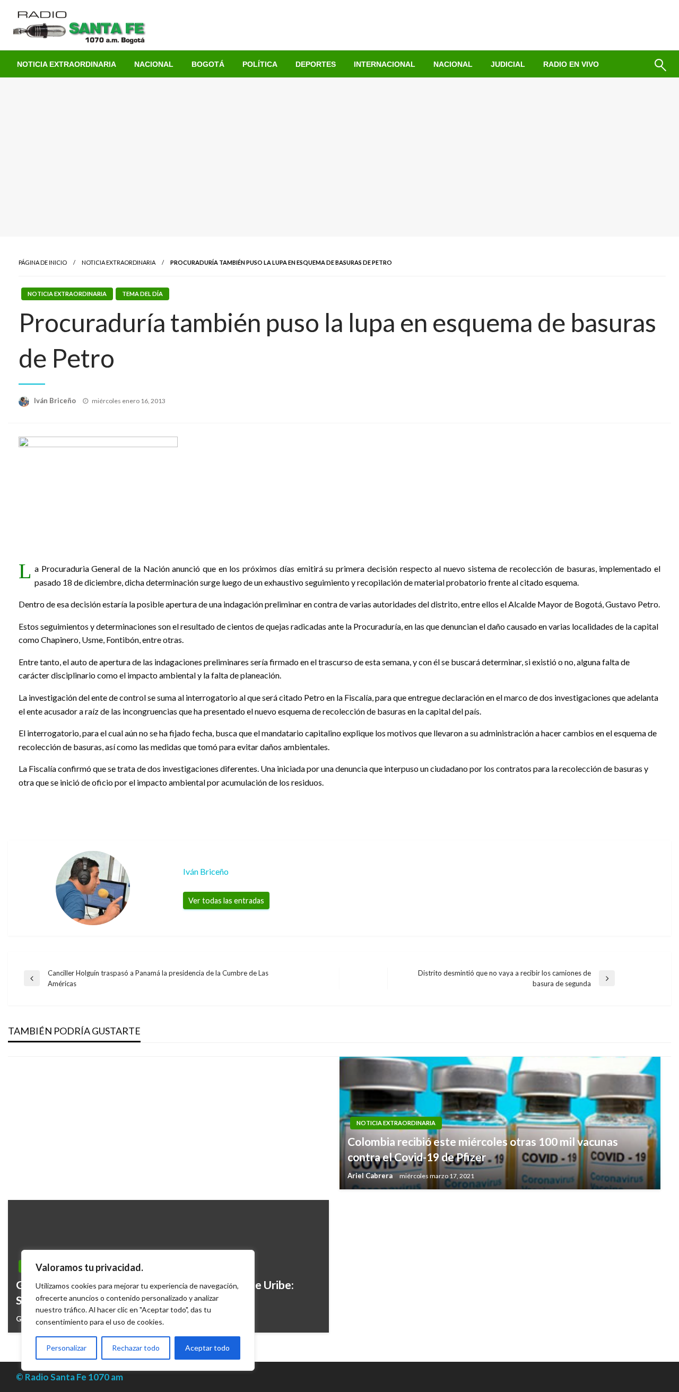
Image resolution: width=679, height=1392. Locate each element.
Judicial (508, 64)
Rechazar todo (136, 1347)
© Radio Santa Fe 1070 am (69, 1376)
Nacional (153, 64)
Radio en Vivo (571, 64)
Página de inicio (43, 262)
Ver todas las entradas (226, 900)
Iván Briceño (55, 400)
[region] (138, 1310)
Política (259, 64)
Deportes (315, 64)
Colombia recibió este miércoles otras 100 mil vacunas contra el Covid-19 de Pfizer (482, 1149)
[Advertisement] (339, 157)
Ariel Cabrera (370, 1175)
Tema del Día (142, 293)
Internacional (384, 64)
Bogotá (207, 64)
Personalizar (66, 1347)
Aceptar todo (207, 1347)
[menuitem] (66, 64)
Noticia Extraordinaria (66, 64)
